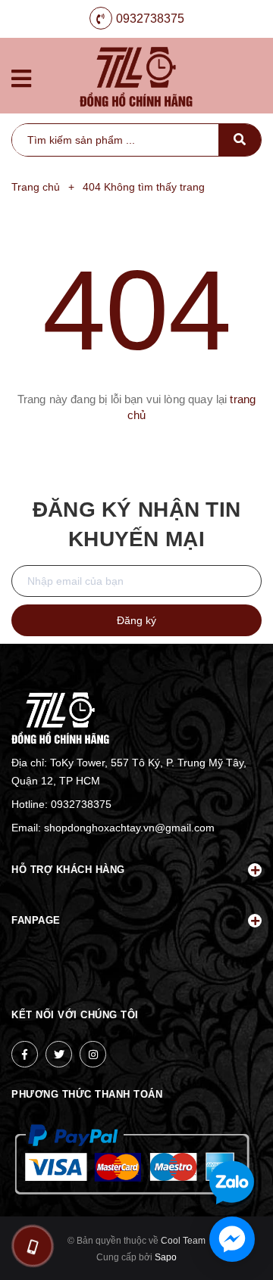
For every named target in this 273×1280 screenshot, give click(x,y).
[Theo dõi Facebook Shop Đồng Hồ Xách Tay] (24, 1054)
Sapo (166, 1257)
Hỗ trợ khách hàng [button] (68, 869)
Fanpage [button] (36, 920)
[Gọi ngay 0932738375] (33, 1245)
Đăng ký (136, 620)
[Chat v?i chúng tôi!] (232, 1239)
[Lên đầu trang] (237, 1133)
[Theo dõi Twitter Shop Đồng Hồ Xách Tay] (59, 1054)
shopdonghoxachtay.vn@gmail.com (129, 828)
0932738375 (150, 18)
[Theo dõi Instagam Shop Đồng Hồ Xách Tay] (93, 1054)
